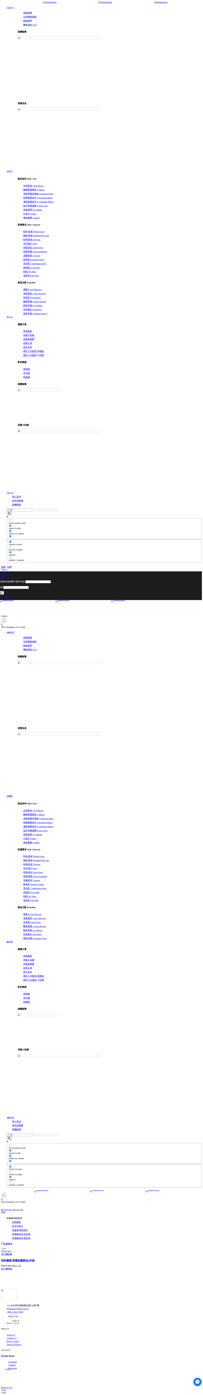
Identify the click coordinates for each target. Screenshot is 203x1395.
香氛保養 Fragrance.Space (35, 313)
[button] (6, 1254)
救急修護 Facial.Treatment (35, 251)
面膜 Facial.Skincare (32, 289)
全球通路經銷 (29, 17)
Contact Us (11, 1338)
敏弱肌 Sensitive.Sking (33, 259)
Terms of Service (14, 1344)
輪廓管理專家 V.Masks (34, 190)
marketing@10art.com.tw (18, 1309)
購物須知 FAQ (30, 25)
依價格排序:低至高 (21, 1234)
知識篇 (26, 377)
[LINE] (2, 1371)
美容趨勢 (27, 331)
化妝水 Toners (29, 214)
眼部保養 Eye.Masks (32, 305)
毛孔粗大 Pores (30, 243)
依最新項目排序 (20, 1230)
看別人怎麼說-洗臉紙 (33, 351)
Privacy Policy (13, 1341)
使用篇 (26, 369)
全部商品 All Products (33, 186)
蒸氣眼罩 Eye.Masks (32, 210)
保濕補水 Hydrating (32, 309)
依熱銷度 (16, 1222)
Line (7, 1369)
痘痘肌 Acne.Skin (31, 267)
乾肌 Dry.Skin (29, 271)
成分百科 (27, 347)
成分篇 (26, 373)
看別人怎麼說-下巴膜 (33, 355)
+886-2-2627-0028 (15, 1312)
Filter (3, 1212)
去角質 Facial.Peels (32, 297)
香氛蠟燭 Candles (31, 218)
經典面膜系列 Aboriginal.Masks (38, 198)
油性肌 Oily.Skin (31, 276)
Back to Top (6, 1387)
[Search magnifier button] (9, 513)
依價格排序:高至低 (21, 1238)
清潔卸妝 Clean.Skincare (34, 293)
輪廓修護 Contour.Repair (34, 301)
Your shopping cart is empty (13, 627)
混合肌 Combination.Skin (34, 263)
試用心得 (27, 343)
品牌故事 (27, 13)
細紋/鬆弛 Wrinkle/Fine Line (36, 235)
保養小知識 (28, 335)
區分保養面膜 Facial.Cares (35, 206)
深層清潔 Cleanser (31, 255)
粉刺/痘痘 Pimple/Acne (33, 231)
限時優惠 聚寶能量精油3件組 (18, 1260)
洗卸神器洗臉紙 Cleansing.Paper (38, 194)
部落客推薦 (28, 339)
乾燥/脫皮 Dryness (31, 239)
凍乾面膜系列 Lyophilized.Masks (38, 202)
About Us (11, 1335)
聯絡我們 (27, 21)
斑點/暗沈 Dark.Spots (33, 247)
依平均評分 (17, 1226)
